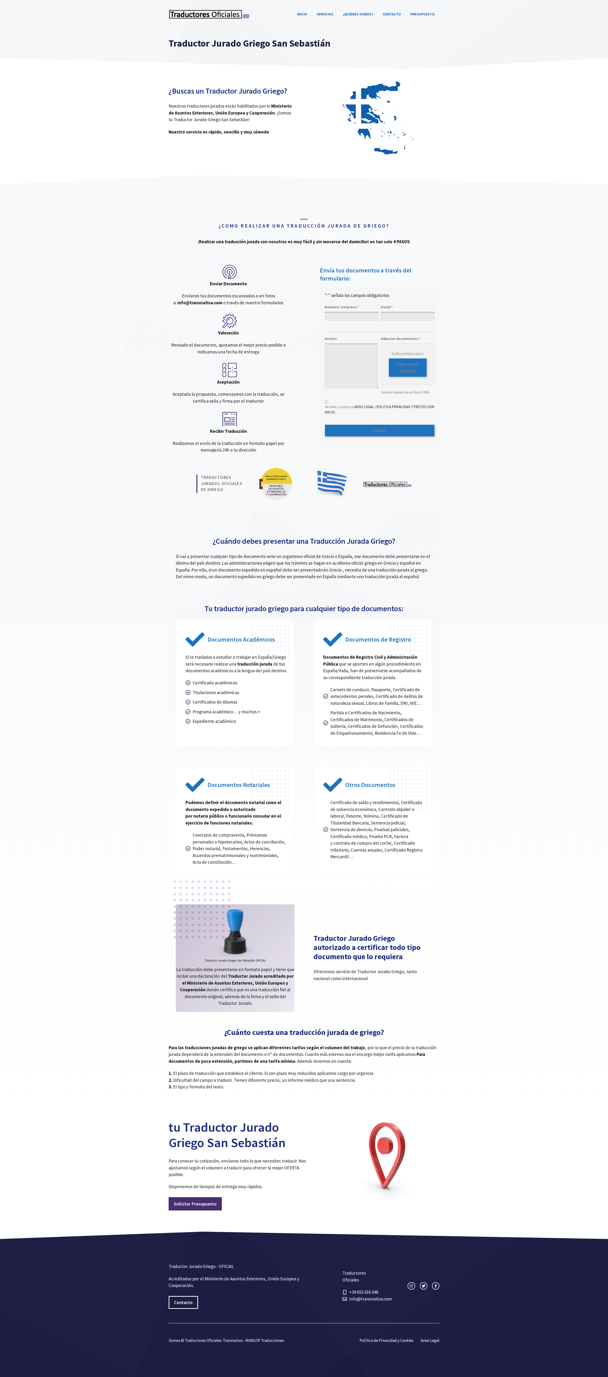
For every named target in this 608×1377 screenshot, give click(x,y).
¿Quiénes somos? (358, 14)
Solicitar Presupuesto (195, 1204)
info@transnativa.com (199, 302)
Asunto (331, 338)
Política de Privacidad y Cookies (386, 1340)
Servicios (325, 14)
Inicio (302, 14)
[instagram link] (411, 1286)
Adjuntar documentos (400, 338)
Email (387, 307)
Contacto (392, 14)
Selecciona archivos (407, 367)
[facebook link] (435, 1286)
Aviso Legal (430, 1340)
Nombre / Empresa (342, 307)
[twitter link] (423, 1286)
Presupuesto (422, 14)
